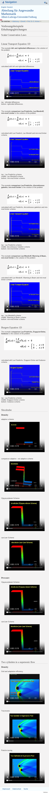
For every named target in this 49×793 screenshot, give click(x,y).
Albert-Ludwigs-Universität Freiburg (19, 17)
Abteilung (15, 21)
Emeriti (23, 21)
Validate (45, 792)
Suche (26, 789)
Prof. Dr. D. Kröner (33, 21)
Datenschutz (17, 789)
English (3, 7)
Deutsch (10, 7)
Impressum (6, 789)
